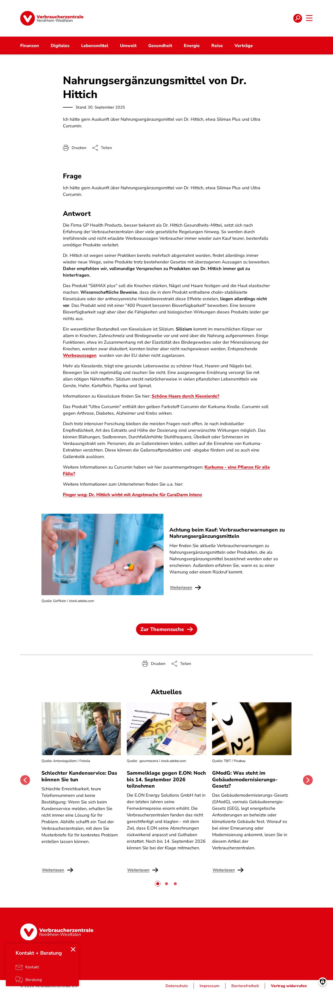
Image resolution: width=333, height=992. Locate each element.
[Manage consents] (322, 981)
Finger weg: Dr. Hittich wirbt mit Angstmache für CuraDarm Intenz (132, 495)
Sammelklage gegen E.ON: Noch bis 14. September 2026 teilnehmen (166, 779)
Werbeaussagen (80, 355)
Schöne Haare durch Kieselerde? (185, 396)
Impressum (209, 986)
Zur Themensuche (162, 629)
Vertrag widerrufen (289, 986)
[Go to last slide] (25, 780)
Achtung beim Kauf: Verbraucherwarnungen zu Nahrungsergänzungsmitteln (227, 533)
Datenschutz (177, 986)
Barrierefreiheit (245, 986)
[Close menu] (73, 949)
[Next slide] (308, 780)
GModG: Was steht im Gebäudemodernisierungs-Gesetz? (244, 779)
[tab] (157, 883)
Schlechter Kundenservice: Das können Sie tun (79, 776)
